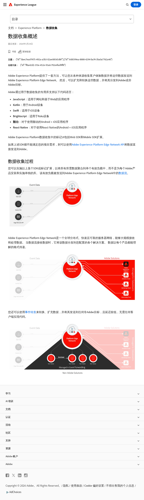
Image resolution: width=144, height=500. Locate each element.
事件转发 (30, 312)
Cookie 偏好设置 (94, 485)
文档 (11, 28)
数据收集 (51, 28)
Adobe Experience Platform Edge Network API (98, 144)
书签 (14, 51)
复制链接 (26, 51)
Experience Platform (30, 28)
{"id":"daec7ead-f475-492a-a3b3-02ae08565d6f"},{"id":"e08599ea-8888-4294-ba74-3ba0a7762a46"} (64, 59)
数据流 (123, 173)
